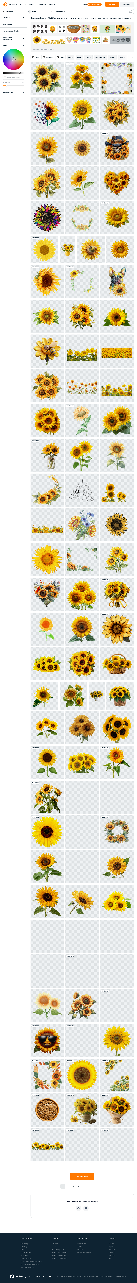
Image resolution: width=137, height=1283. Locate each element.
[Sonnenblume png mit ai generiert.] (117, 762)
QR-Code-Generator (27, 1267)
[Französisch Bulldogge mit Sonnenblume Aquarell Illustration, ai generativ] (117, 281)
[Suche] (125, 11)
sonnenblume (100, 57)
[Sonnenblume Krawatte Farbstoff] (47, 217)
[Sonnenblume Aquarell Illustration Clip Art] (117, 455)
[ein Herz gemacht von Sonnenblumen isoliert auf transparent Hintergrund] (117, 183)
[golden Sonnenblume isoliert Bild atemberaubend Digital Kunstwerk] (47, 832)
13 (94, 1186)
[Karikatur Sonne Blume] (47, 1005)
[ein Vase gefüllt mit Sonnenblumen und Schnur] (82, 1110)
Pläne (85, 4)
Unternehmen (26, 1252)
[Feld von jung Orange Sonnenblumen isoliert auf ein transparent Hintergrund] (82, 385)
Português (112, 1249)
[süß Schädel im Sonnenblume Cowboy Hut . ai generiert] (117, 148)
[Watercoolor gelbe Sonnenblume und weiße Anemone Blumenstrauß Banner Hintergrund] (117, 78)
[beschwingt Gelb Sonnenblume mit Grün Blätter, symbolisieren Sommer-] (47, 901)
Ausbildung (25, 1255)
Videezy (23, 1249)
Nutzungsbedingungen (91, 1276)
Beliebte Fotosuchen (59, 1255)
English (111, 1244)
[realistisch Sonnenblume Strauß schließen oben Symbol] (82, 78)
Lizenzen (55, 1244)
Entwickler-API (26, 1258)
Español (111, 1247)
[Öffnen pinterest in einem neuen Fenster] (40, 1276)
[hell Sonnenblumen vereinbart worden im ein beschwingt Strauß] (47, 663)
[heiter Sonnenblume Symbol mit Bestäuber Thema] (47, 351)
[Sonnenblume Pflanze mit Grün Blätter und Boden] (82, 1040)
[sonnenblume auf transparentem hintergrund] (82, 113)
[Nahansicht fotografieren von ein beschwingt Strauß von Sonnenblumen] (47, 420)
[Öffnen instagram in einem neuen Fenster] (33, 1276)
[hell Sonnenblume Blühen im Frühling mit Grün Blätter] (82, 832)
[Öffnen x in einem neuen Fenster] (46, 1276)
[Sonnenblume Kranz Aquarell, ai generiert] (117, 832)
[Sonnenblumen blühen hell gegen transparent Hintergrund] (117, 420)
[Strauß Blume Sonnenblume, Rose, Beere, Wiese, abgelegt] (82, 971)
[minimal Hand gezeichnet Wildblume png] (82, 490)
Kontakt (79, 1247)
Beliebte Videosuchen (59, 1258)
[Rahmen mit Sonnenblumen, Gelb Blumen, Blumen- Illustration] (82, 281)
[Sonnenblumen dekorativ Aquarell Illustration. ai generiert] (47, 490)
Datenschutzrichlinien (106, 1276)
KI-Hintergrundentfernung (30, 1264)
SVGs (37, 57)
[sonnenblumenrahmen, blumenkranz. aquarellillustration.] (82, 217)
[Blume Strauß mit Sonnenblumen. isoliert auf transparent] (82, 663)
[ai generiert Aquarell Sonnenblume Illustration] (82, 316)
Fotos (22, 4)
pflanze (88, 57)
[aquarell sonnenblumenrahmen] (47, 524)
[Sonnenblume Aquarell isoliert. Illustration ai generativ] (117, 559)
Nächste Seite (82, 1176)
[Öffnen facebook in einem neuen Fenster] (30, 1276)
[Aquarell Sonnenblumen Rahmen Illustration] (117, 1075)
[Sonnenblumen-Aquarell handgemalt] (82, 183)
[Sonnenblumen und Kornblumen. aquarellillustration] (82, 524)
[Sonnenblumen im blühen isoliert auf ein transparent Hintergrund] (47, 1144)
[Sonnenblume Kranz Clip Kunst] (82, 866)
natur (79, 57)
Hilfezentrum (81, 1244)
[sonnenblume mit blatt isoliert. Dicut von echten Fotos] (117, 490)
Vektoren (12, 4)
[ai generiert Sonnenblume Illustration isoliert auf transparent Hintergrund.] (117, 629)
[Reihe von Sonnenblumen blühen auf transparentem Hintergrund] (82, 351)
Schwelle (6, 82)
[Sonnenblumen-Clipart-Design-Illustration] (82, 1075)
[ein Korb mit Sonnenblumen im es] (120, 696)
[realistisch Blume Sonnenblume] (120, 249)
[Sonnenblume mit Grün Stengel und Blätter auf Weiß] (47, 762)
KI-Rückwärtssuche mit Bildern (31, 1261)
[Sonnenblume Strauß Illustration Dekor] (117, 113)
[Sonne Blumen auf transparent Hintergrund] (82, 797)
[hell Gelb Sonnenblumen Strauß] (82, 762)
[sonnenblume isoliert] (44, 696)
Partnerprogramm (58, 1249)
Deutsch (111, 1252)
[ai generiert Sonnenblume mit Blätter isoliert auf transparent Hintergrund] (82, 629)
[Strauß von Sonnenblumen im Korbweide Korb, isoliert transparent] (117, 663)
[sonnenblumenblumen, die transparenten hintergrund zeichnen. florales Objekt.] (47, 559)
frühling (122, 57)
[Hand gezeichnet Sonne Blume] (44, 249)
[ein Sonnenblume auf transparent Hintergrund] (82, 936)
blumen (112, 57)
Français (112, 1255)
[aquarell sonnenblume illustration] (47, 629)
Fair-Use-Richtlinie (120, 1276)
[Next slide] (130, 57)
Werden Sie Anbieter (84, 1252)
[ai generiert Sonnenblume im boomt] (47, 385)
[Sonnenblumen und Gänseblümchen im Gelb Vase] (67, 249)
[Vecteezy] (5, 4)
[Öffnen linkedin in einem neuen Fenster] (37, 1276)
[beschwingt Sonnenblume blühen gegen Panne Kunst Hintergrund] (82, 901)
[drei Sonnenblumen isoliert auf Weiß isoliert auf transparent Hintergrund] (47, 727)
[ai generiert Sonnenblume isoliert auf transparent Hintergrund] (117, 901)
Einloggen (126, 4)
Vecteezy (24, 1247)
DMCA (54, 1247)
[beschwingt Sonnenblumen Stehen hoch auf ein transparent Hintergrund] (82, 594)
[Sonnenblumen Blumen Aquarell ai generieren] (117, 936)
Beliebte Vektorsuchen (59, 1252)
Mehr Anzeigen (121, 40)
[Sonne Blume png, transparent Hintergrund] (73, 696)
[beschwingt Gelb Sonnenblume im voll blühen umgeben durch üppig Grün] (117, 1005)
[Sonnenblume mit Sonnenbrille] (47, 1040)
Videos (31, 4)
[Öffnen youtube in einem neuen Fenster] (50, 1276)
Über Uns (80, 1249)
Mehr (51, 4)
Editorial (42, 4)
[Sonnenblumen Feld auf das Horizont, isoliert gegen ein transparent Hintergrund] (117, 385)
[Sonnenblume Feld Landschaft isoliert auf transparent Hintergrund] (117, 351)
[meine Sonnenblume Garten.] (47, 936)
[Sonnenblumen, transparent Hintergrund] (82, 455)
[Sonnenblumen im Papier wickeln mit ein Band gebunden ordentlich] (117, 1110)
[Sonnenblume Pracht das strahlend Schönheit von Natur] (82, 1144)
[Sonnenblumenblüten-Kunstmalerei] (47, 281)
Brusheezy (24, 1244)
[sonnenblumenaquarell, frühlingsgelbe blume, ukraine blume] (82, 420)
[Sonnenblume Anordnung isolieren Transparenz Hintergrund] (117, 971)
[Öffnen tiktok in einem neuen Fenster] (43, 1276)
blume (70, 57)
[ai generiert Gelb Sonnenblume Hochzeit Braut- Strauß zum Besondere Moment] (117, 594)
